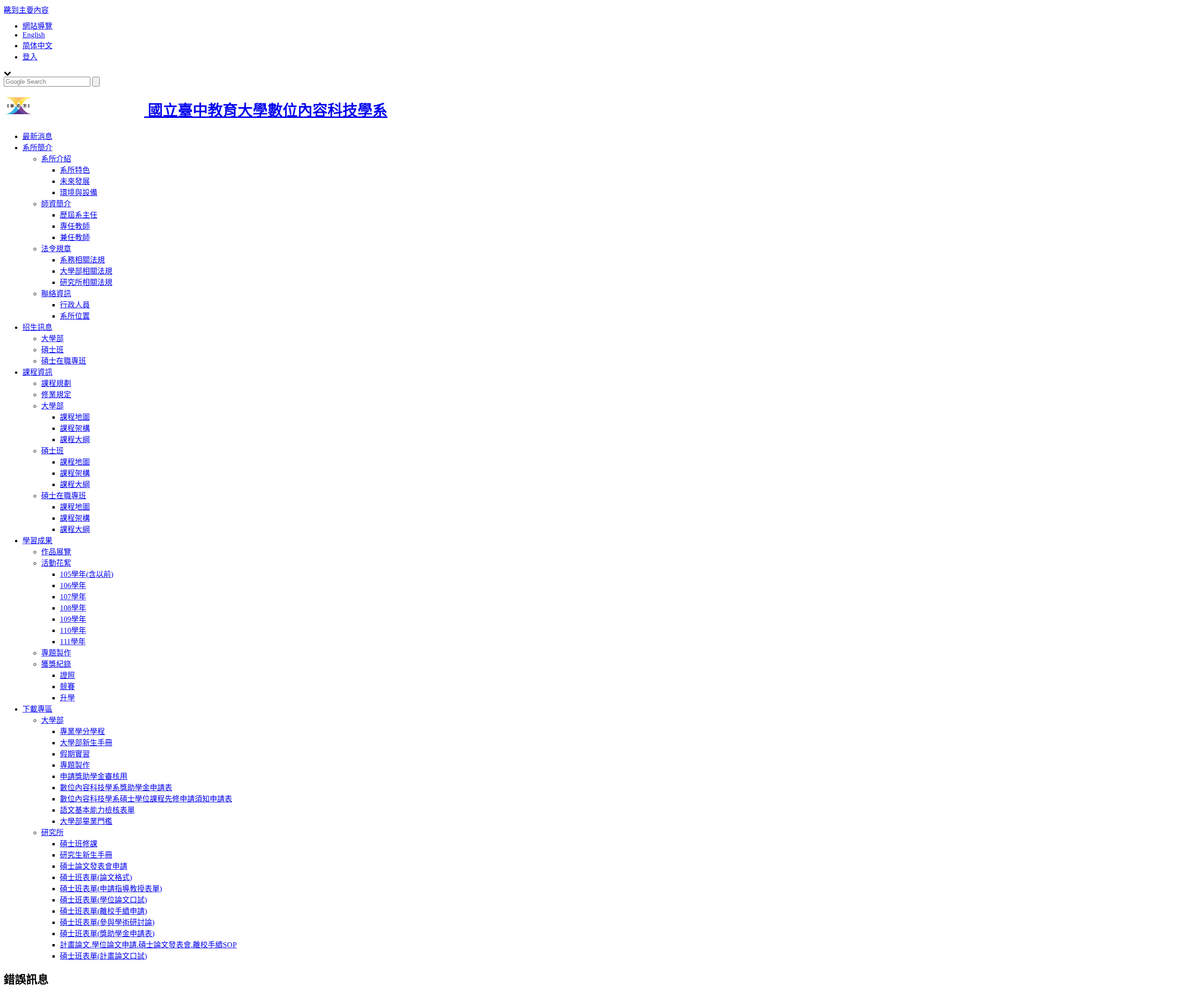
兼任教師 (75, 237)
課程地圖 (75, 417)
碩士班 (52, 350)
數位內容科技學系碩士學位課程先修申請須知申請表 (146, 799)
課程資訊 (37, 372)
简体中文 (37, 46)
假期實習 (75, 754)
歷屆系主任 (78, 215)
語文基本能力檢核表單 (97, 810)
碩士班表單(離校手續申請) (103, 911)
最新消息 (37, 136)
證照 (67, 675)
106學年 (73, 585)
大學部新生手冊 (86, 743)
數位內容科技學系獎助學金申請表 (116, 788)
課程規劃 (56, 383)
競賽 (67, 687)
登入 (29, 57)
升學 (67, 698)
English (33, 35)
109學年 (73, 619)
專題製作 (56, 653)
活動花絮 (56, 563)
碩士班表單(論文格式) (96, 877)
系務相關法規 (82, 260)
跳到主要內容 (26, 10)
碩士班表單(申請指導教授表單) (111, 889)
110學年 (73, 630)
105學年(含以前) (86, 574)
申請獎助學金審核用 (93, 776)
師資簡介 (56, 204)
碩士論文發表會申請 (93, 866)
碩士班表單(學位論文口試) (103, 900)
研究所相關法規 (86, 282)
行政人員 (75, 305)
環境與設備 (78, 192)
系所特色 (75, 170)
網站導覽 (37, 26)
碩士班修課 (78, 844)
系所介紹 (56, 159)
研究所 (52, 832)
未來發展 (75, 181)
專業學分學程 (82, 731)
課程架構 (75, 428)
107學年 (73, 597)
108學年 (73, 608)
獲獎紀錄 (56, 664)
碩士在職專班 (63, 361)
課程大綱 (75, 439)
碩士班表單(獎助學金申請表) (107, 934)
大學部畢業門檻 (86, 821)
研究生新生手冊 (86, 855)
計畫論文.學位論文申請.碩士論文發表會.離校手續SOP (148, 945)
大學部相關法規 (86, 271)
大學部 (52, 338)
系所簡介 (37, 148)
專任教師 (75, 226)
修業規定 (56, 395)
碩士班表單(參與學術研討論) (107, 922)
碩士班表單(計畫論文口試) (103, 956)
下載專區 (37, 709)
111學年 (73, 642)
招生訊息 (37, 327)
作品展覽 (56, 552)
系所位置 (75, 316)
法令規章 (56, 249)
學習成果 (37, 541)
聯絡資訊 (56, 294)
